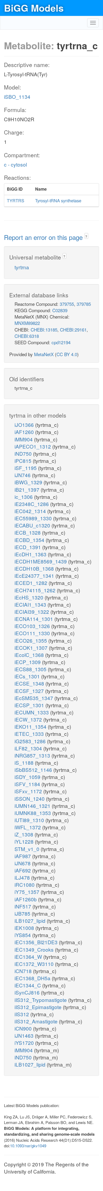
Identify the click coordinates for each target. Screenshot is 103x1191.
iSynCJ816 (28, 992)
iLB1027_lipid (31, 920)
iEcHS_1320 (30, 597)
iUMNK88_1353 (33, 812)
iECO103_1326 (33, 625)
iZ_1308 (25, 834)
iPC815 (24, 460)
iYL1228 (25, 841)
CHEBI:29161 (73, 329)
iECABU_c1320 (33, 525)
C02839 (59, 310)
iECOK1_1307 (32, 647)
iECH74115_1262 (36, 590)
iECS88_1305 (31, 669)
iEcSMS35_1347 (34, 697)
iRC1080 (25, 884)
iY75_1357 (28, 891)
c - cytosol (15, 164)
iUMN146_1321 (33, 805)
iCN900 (24, 1028)
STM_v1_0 (28, 848)
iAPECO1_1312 (33, 446)
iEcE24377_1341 (35, 575)
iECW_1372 (29, 719)
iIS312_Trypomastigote (41, 999)
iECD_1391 (28, 546)
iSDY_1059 (28, 776)
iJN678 (23, 863)
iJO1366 (25, 424)
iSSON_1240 (30, 798)
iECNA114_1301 (34, 618)
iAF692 (23, 870)
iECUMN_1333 (32, 712)
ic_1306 (24, 496)
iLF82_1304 (29, 748)
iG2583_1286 (31, 741)
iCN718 (24, 970)
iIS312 (22, 1014)
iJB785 (23, 913)
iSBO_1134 (17, 96)
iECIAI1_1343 (31, 604)
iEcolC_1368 (30, 654)
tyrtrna (22, 267)
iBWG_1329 (29, 482)
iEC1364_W (29, 956)
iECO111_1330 (33, 633)
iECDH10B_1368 (35, 568)
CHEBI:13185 (44, 329)
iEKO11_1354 (31, 726)
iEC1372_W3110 (35, 963)
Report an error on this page (44, 237)
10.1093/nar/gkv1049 (28, 1145)
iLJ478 (23, 877)
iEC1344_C (28, 985)
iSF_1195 (26, 467)
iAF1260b (26, 899)
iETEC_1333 (30, 733)
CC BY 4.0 (67, 354)
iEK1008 (25, 927)
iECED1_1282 (32, 582)
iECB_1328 (28, 532)
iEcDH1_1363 (31, 554)
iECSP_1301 (30, 705)
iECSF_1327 (30, 690)
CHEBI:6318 (27, 336)
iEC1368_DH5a (33, 978)
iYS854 (23, 934)
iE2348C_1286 (32, 503)
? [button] (86, 236)
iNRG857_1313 (33, 755)
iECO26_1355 (31, 640)
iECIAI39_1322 (32, 611)
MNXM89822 (27, 323)
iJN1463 (25, 1035)
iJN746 (23, 474)
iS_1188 (25, 762)
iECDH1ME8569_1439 (41, 561)
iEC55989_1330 (34, 518)
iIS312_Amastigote (37, 1021)
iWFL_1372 (28, 827)
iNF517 (23, 906)
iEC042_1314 (31, 510)
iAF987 (23, 855)
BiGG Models (34, 8)
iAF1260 (25, 431)
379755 (67, 304)
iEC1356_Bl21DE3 (37, 942)
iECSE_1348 (30, 683)
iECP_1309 (28, 661)
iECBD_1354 (30, 539)
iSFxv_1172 (29, 791)
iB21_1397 (28, 489)
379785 (84, 304)
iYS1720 (25, 1042)
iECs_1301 (28, 676)
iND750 (24, 453)
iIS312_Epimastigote (39, 1006)
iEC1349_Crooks (35, 949)
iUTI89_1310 (30, 819)
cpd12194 (61, 342)
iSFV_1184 (28, 783)
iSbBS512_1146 (34, 769)
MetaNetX (44, 354)
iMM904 (24, 439)
